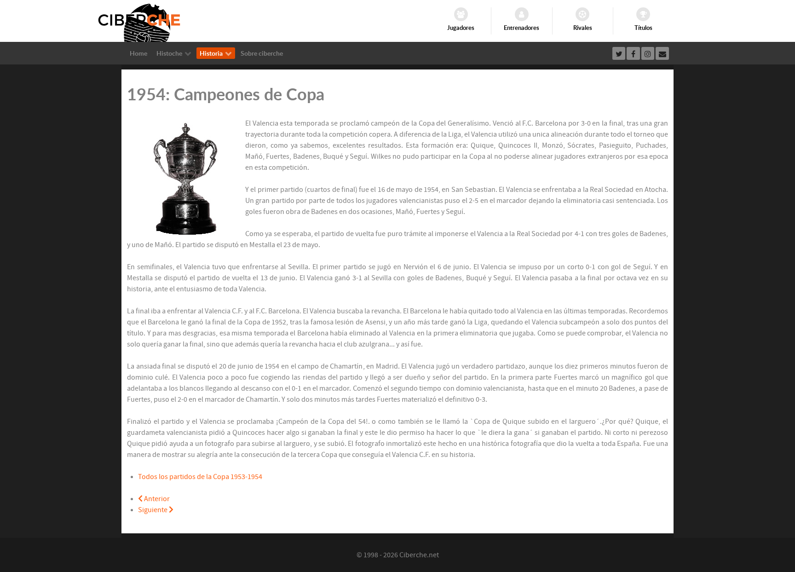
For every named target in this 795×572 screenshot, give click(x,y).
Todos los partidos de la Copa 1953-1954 (200, 477)
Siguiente (153, 510)
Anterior (156, 499)
